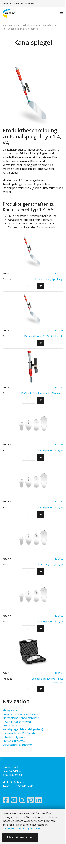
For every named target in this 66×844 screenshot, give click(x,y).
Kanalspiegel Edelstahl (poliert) (23, 729)
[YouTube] (14, 800)
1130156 (58, 444)
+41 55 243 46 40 (28, 3)
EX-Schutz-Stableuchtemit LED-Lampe (42, 393)
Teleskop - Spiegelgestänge (47, 279)
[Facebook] (6, 800)
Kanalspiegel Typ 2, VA (50, 507)
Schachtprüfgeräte (14, 737)
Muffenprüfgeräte (14, 741)
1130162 (58, 615)
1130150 (58, 273)
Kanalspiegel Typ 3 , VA (50, 564)
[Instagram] (22, 800)
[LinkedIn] (39, 800)
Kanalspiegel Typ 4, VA (50, 621)
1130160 (58, 558)
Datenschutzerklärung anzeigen (21, 828)
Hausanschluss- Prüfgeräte (19, 733)
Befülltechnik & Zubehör (17, 744)
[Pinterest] (30, 800)
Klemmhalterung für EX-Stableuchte (43, 336)
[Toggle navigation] (61, 13)
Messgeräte (10, 710)
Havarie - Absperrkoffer (17, 721)
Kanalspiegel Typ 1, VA (50, 450)
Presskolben (10, 725)
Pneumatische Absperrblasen (20, 714)
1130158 (58, 501)
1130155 (58, 387)
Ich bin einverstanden (20, 837)
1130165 (58, 672)
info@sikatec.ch (11, 3)
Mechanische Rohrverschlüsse (21, 718)
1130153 (58, 330)
